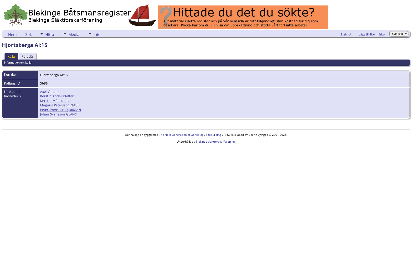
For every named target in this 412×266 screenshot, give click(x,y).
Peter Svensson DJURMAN (60, 109)
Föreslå (27, 56)
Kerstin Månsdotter (55, 100)
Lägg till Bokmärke (372, 34)
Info (97, 34)
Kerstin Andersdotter (57, 96)
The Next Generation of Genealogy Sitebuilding (190, 135)
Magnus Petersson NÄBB (60, 105)
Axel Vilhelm (50, 91)
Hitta (49, 34)
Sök (28, 34)
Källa (11, 56)
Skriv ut (346, 34)
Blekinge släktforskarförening (215, 142)
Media (73, 34)
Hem (12, 34)
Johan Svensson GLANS (58, 114)
